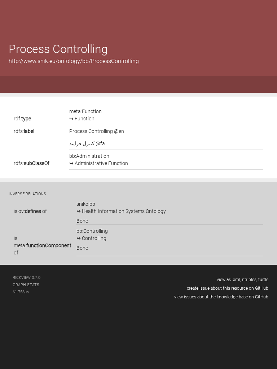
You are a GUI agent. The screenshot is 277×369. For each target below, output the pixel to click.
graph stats (26, 285)
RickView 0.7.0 (26, 277)
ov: (29, 211)
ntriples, (249, 279)
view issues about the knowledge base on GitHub (221, 296)
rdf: (22, 118)
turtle (263, 279)
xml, (237, 279)
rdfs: (24, 131)
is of (30, 211)
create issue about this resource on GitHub (227, 288)
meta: (42, 245)
